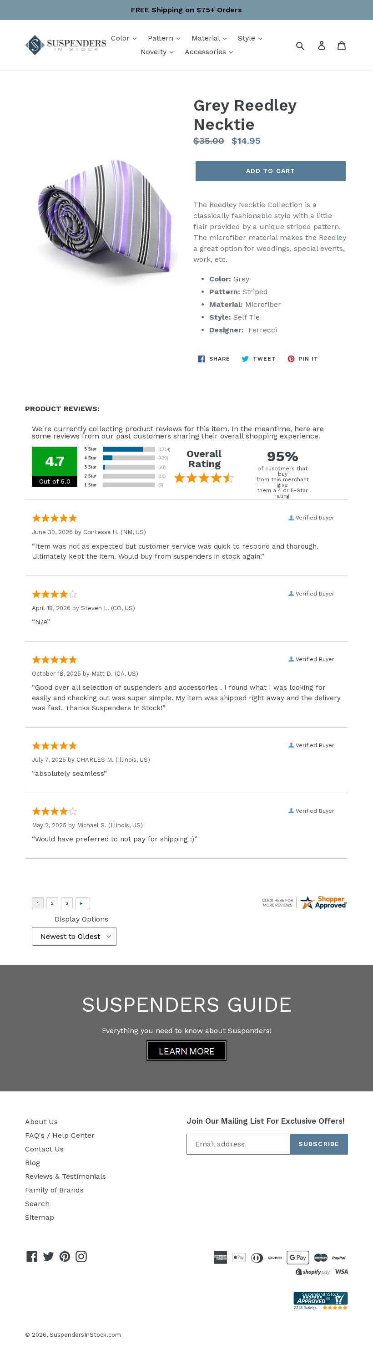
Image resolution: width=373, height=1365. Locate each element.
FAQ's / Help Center (60, 1135)
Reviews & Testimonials (65, 1176)
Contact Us (44, 1149)
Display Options (81, 919)
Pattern (162, 38)
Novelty (155, 51)
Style (247, 38)
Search (37, 1203)
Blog (32, 1162)
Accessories (206, 51)
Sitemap (39, 1217)
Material (207, 38)
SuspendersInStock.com (85, 1334)
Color (121, 38)
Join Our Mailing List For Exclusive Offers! (265, 1121)
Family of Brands (54, 1190)
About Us (41, 1121)
